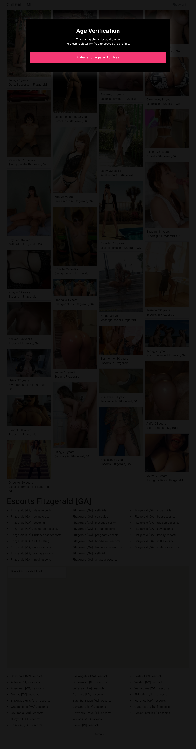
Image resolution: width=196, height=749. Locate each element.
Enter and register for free (98, 57)
